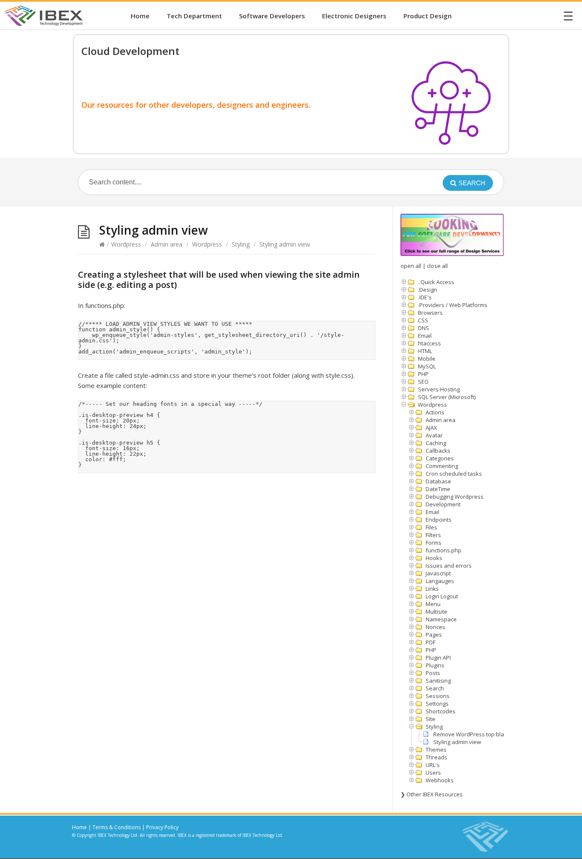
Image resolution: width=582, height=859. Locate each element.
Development (443, 504)
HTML (425, 351)
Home (140, 15)
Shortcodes (440, 711)
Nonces (435, 627)
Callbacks (438, 450)
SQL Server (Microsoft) (446, 397)
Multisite (436, 611)
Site (430, 719)
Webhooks (440, 780)
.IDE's (425, 297)
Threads (436, 757)
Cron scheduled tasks (454, 473)
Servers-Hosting (439, 389)
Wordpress (126, 244)
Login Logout (442, 596)
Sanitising (438, 680)
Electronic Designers (354, 15)
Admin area (166, 244)
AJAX (431, 427)
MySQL (427, 366)
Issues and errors (449, 565)
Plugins (435, 665)
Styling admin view (457, 742)
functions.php (443, 550)
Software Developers (272, 15)
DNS (423, 328)
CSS (423, 320)
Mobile (426, 358)
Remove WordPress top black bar (476, 734)
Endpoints (439, 519)
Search (435, 688)
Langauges (440, 581)
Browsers (430, 312)
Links (432, 588)
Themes (436, 749)
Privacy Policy (162, 827)
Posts (433, 673)
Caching (436, 443)
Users (433, 772)
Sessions (437, 696)
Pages (434, 634)
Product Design (427, 15)
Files (431, 527)
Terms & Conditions (116, 827)
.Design (427, 289)
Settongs (437, 703)
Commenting (442, 466)
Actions (435, 412)
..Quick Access (436, 282)
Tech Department (194, 15)
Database (438, 481)
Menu (433, 604)
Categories (440, 458)
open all (410, 266)
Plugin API (438, 657)
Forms (433, 542)
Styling (241, 244)
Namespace (441, 619)
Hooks (434, 558)
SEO (423, 381)
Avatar (434, 435)
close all (437, 266)
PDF (430, 642)
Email (425, 335)
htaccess (429, 343)
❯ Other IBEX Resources (431, 794)
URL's (433, 765)
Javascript (438, 573)
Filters (433, 535)
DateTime (438, 489)
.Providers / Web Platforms (452, 305)
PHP (423, 374)
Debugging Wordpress (455, 496)
